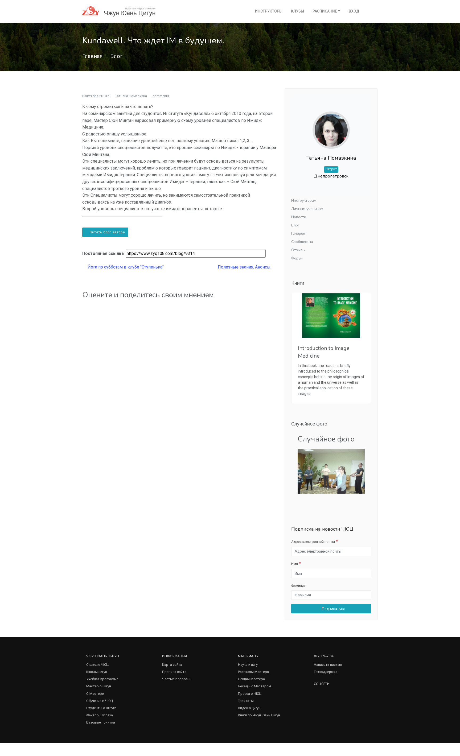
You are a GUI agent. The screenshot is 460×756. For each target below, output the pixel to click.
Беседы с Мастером (254, 686)
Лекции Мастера (251, 679)
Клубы (297, 11)
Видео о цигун (249, 708)
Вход (354, 11)
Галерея (298, 233)
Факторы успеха (99, 715)
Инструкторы (268, 11)
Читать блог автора (107, 232)
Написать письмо (328, 665)
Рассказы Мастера (253, 672)
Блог (116, 56)
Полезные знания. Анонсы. (245, 267)
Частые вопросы (176, 679)
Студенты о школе (101, 708)
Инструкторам (303, 200)
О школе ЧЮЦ (97, 665)
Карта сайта (172, 665)
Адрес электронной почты (313, 542)
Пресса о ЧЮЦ (249, 694)
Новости (298, 217)
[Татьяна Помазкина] (331, 126)
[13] (331, 470)
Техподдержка (325, 672)
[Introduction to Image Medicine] (331, 315)
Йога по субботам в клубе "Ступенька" (125, 267)
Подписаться (333, 608)
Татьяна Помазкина (131, 96)
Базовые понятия (100, 722)
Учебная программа (102, 679)
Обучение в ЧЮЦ (99, 701)
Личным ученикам (307, 208)
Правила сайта (174, 672)
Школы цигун (96, 672)
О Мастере (95, 694)
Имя (294, 564)
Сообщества (302, 241)
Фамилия (298, 586)
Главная (92, 56)
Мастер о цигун (98, 686)
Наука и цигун (249, 665)
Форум (297, 258)
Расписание (325, 11)
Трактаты (246, 701)
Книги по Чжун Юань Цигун (259, 715)
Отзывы (298, 250)
